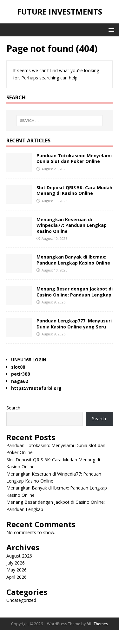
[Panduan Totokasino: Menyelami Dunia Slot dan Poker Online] (19, 168)
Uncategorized (21, 600)
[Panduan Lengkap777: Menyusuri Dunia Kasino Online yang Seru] (19, 333)
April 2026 (16, 577)
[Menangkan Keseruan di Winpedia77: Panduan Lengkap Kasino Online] (19, 232)
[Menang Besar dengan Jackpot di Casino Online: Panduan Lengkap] (19, 301)
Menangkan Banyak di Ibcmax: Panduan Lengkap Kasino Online (73, 259)
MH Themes (97, 624)
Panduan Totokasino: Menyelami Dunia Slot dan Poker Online (74, 158)
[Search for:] (60, 120)
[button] (110, 29)
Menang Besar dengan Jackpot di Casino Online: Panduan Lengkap (74, 291)
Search (13, 408)
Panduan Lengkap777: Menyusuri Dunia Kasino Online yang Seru (74, 323)
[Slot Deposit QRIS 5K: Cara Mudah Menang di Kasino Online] (19, 200)
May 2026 (16, 570)
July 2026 (15, 563)
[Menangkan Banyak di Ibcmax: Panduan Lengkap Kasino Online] (19, 269)
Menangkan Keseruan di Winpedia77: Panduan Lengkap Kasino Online (71, 225)
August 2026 (19, 556)
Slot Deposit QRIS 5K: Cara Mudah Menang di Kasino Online (74, 190)
